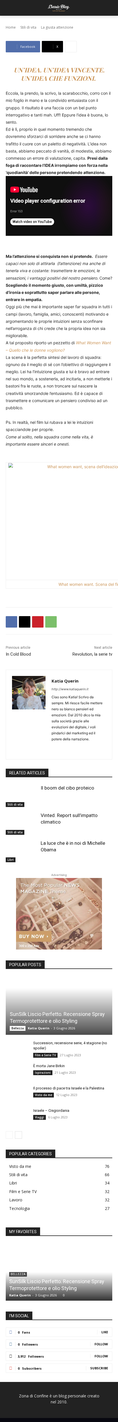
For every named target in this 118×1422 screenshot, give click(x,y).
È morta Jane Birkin (49, 1066)
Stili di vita (15, 804)
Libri (10, 860)
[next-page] (18, 1135)
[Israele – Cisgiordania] (17, 1116)
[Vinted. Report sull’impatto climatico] (22, 823)
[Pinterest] (38, 622)
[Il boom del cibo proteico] (22, 796)
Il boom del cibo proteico (67, 788)
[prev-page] (9, 1135)
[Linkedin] (64, 748)
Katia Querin (65, 681)
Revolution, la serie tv (92, 654)
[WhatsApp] (51, 622)
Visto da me (43, 1095)
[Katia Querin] (29, 714)
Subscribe (99, 1368)
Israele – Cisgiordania (51, 1110)
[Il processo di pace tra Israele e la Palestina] (17, 1093)
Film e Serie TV (45, 1055)
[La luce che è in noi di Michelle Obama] (22, 851)
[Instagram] (54, 748)
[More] (71, 46)
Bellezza (17, 1028)
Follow (101, 1344)
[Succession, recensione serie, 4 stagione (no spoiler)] (17, 1048)
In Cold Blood (18, 654)
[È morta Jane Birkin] (17, 1071)
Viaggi (39, 1117)
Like (104, 1332)
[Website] (84, 748)
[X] (24, 622)
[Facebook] (11, 622)
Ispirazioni (43, 1073)
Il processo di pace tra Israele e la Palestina (68, 1088)
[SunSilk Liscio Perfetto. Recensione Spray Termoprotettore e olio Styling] (59, 1005)
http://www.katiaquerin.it (70, 689)
